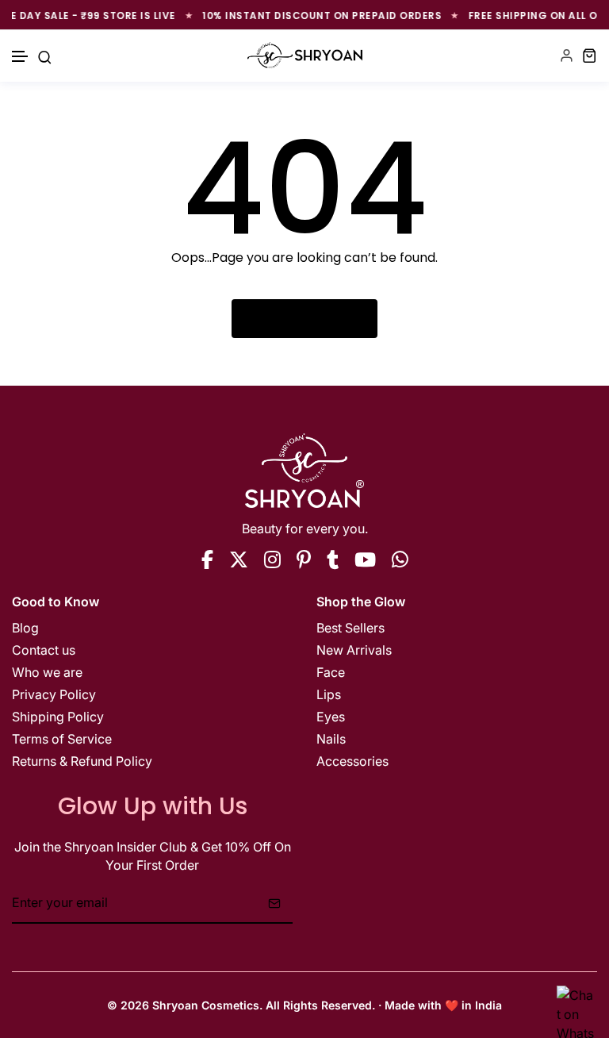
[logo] (304, 55)
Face (330, 672)
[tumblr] (333, 559)
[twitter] (238, 559)
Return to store (313, 318)
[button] (20, 57)
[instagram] (272, 559)
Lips (328, 694)
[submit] (274, 903)
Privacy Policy (54, 694)
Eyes (330, 717)
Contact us (43, 650)
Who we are (47, 672)
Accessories (352, 761)
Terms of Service (62, 739)
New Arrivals (354, 650)
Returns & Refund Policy (82, 761)
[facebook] (207, 559)
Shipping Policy (58, 717)
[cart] (589, 55)
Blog (25, 628)
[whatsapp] (400, 559)
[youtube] (365, 559)
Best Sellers (350, 628)
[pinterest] (304, 559)
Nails (331, 739)
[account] (566, 55)
